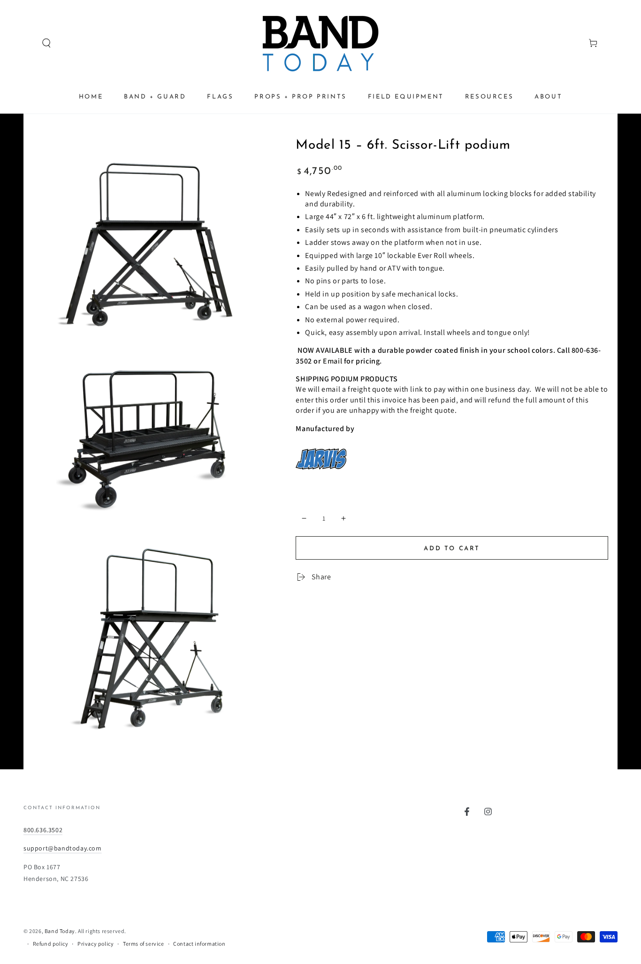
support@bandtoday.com (62, 848)
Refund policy (51, 943)
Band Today (60, 930)
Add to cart (452, 549)
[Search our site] (28, 43)
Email (332, 361)
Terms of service (143, 943)
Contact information (199, 943)
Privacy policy (95, 943)
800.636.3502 (42, 830)
